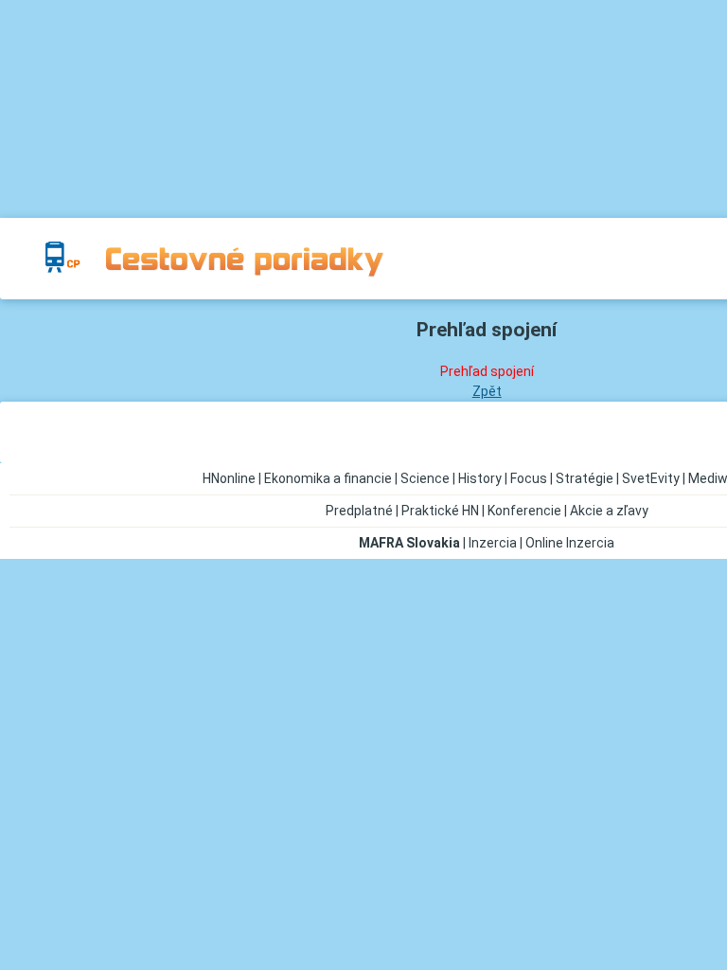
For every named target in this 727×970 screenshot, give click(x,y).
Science (425, 478)
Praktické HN (440, 510)
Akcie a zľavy (609, 510)
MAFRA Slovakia (409, 542)
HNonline (229, 478)
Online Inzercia (569, 542)
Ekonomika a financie (328, 478)
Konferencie (524, 510)
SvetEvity (651, 478)
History (480, 478)
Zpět (487, 391)
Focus (528, 478)
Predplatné (359, 510)
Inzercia (493, 542)
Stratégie (584, 478)
